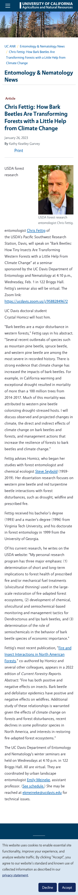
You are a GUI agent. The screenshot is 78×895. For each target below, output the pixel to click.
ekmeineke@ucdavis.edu (42, 792)
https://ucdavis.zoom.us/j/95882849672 (36, 301)
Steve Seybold (46, 471)
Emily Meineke (38, 779)
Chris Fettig (36, 230)
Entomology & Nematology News (42, 46)
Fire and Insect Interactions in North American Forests (38, 654)
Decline (47, 887)
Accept (67, 887)
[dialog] (39, 867)
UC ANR (10, 46)
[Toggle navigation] (7, 6)
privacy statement (15, 875)
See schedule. (33, 786)
